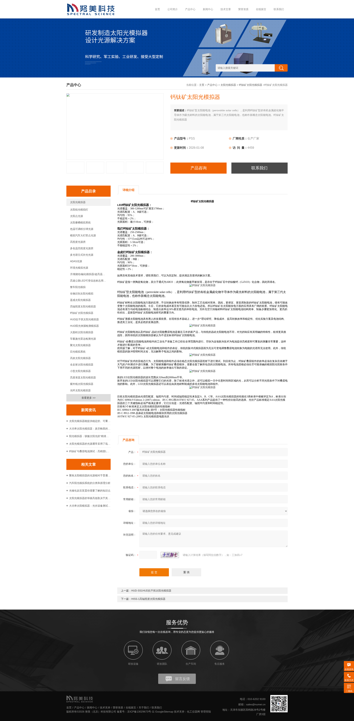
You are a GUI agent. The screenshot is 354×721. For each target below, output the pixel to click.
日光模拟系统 (78, 351)
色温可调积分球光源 (81, 228)
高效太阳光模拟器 (80, 358)
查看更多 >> (88, 397)
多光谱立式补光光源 (81, 254)
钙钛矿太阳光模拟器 (250, 84)
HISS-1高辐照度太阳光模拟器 (148, 598)
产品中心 (190, 9)
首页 (157, 9)
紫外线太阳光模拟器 (81, 383)
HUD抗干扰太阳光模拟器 (84, 319)
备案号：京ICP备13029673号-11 (136, 711)
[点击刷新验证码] (170, 555)
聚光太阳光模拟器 (80, 345)
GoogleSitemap (164, 711)
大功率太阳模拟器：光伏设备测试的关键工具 (90, 505)
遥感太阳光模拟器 (80, 300)
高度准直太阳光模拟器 (83, 377)
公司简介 (172, 9)
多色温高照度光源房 (81, 248)
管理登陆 (206, 711)
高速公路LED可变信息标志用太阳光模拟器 (90, 280)
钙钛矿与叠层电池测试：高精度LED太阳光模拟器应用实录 (90, 451)
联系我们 (279, 9)
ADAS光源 (76, 261)
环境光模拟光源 (79, 267)
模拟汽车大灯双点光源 (83, 235)
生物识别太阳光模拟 (81, 293)
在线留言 (261, 9)
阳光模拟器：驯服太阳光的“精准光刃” (90, 436)
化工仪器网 (193, 711)
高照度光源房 (78, 241)
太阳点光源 (76, 216)
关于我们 (144, 707)
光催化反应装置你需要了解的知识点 (89, 490)
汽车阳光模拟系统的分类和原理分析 (89, 483)
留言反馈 (182, 679)
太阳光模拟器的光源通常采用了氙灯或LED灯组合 (90, 443)
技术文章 (226, 9)
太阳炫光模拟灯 (79, 209)
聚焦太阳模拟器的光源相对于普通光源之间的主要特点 (90, 475)
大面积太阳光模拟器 (81, 332)
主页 (201, 84)
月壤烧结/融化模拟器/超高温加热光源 (90, 274)
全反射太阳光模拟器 (81, 364)
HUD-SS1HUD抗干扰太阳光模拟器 (151, 590)
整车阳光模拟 (78, 287)
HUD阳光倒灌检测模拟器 (84, 325)
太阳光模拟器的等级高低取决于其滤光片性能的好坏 (90, 498)
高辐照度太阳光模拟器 (83, 306)
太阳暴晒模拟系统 (80, 222)
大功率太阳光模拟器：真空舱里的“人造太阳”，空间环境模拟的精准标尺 (90, 428)
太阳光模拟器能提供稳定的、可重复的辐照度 (90, 421)
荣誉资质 (243, 9)
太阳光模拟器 (228, 84)
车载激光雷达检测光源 (83, 338)
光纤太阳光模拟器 (80, 390)
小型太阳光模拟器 (80, 371)
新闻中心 (208, 9)
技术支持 (105, 707)
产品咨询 (198, 168)
